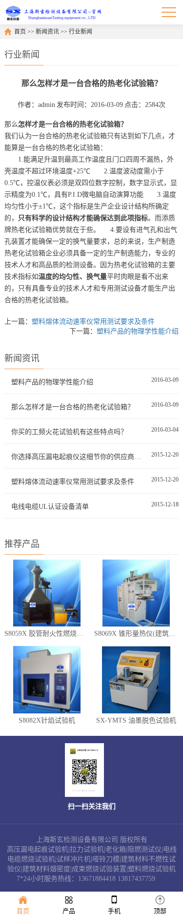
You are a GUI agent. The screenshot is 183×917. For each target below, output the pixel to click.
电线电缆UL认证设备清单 (50, 506)
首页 (20, 31)
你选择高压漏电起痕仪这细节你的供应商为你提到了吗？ (77, 456)
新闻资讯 (47, 31)
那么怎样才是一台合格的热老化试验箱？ (72, 407)
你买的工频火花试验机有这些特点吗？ (69, 432)
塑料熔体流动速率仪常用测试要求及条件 (93, 321)
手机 (114, 911)
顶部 (160, 911)
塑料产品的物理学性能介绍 (138, 331)
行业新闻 (80, 31)
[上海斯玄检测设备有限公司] (55, 12)
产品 (68, 911)
